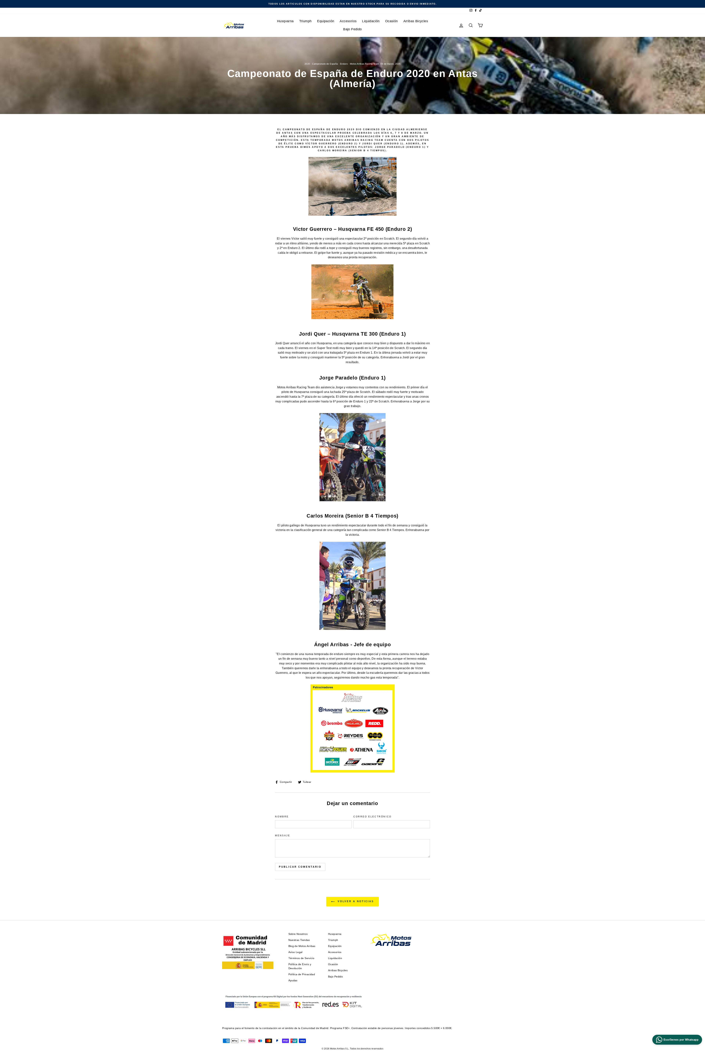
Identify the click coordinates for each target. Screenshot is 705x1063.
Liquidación (370, 21)
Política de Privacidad (301, 974)
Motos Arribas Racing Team (364, 64)
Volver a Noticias (355, 901)
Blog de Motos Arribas (301, 946)
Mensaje (282, 835)
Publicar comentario (300, 866)
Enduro (344, 64)
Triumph (305, 21)
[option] (352, 4)
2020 (307, 64)
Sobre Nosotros (298, 934)
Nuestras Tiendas (299, 940)
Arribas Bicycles (415, 21)
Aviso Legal (295, 952)
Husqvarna (285, 21)
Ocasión (391, 21)
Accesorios (348, 21)
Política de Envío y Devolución (299, 966)
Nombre (282, 816)
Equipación (325, 21)
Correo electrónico (372, 816)
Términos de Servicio (301, 958)
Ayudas (292, 980)
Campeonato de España (325, 64)
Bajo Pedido (352, 29)
